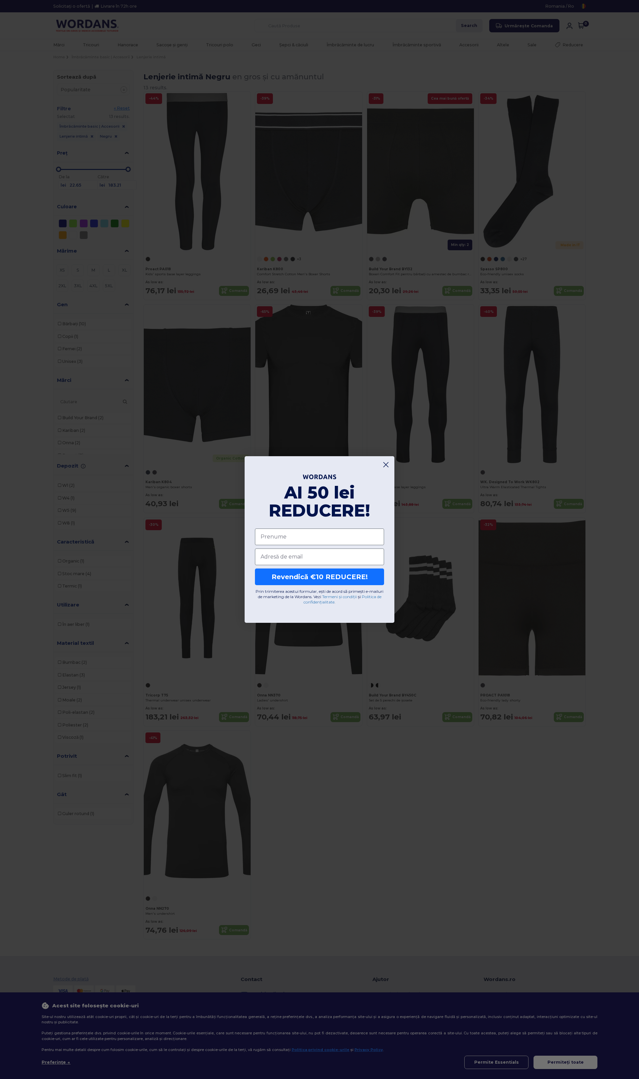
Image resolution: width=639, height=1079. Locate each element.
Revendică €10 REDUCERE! (320, 577)
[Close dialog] (386, 465)
